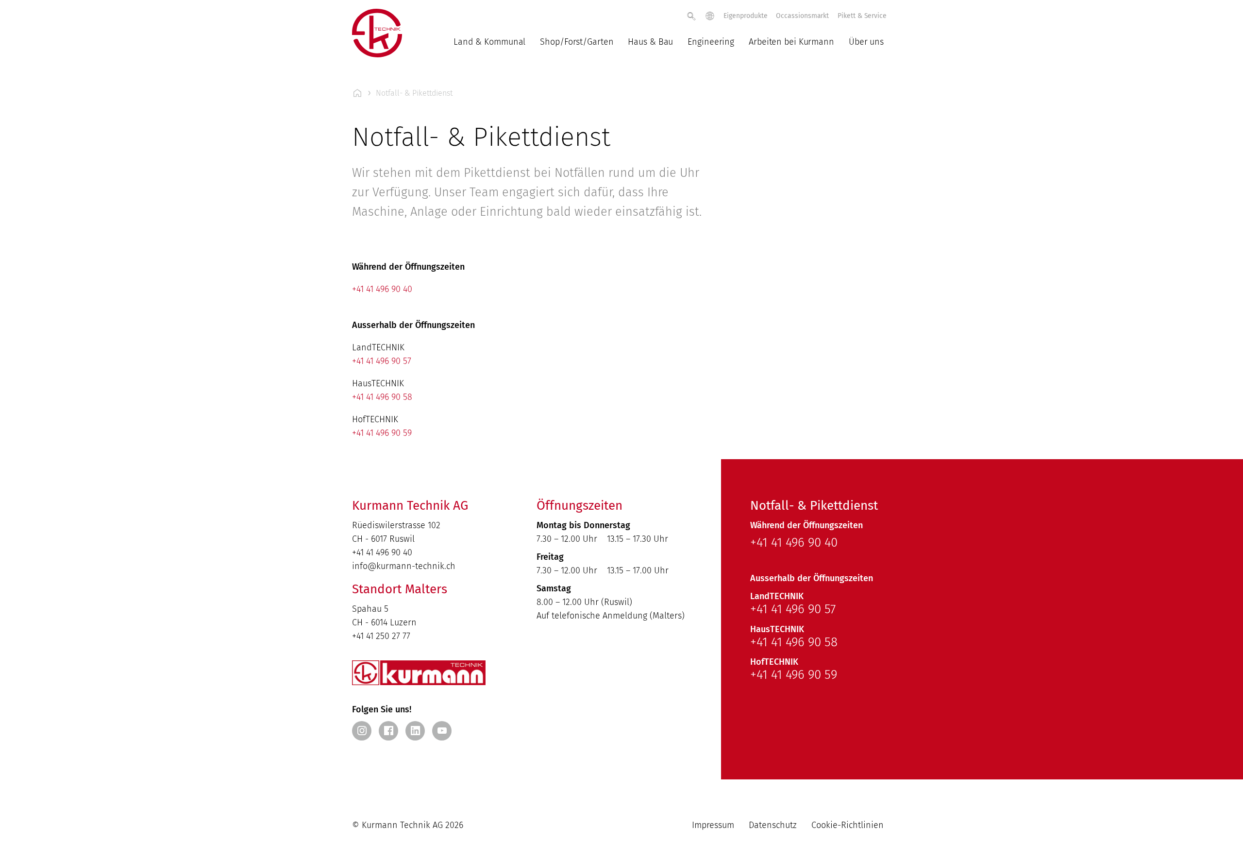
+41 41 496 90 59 (382, 433)
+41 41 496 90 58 (382, 397)
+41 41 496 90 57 (381, 361)
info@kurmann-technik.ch (403, 566)
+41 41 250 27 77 (381, 636)
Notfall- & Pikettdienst (414, 93)
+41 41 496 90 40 (382, 289)
